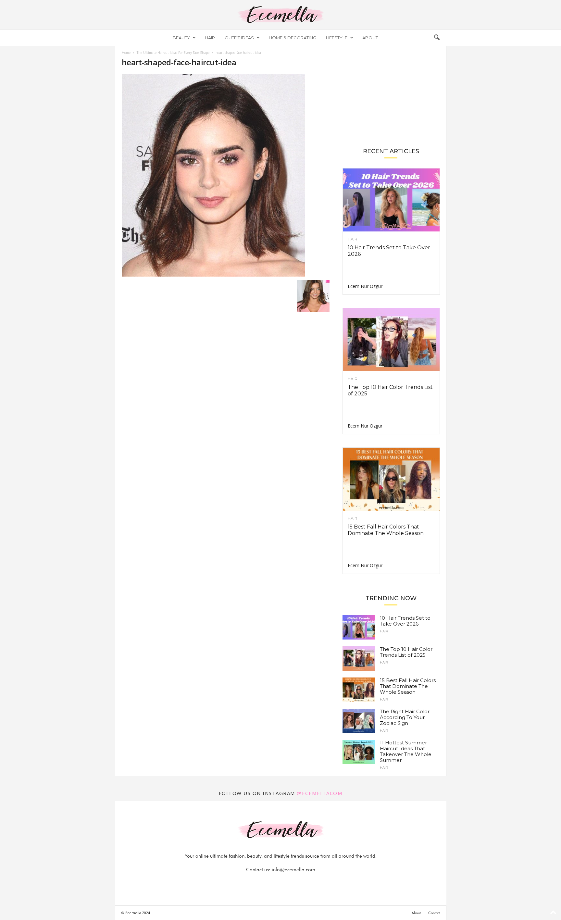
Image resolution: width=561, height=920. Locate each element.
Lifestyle (336, 37)
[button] (437, 38)
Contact (434, 913)
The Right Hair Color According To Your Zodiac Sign (405, 717)
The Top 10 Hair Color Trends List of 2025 (406, 652)
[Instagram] (273, 882)
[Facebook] (258, 882)
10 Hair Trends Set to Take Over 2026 (405, 621)
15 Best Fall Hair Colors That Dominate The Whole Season (386, 530)
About (370, 37)
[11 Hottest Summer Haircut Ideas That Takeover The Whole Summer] (359, 752)
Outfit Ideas (239, 37)
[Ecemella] (280, 14)
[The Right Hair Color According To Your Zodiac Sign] (359, 721)
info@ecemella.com (293, 870)
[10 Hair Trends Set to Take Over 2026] (391, 199)
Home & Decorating (292, 37)
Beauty (181, 37)
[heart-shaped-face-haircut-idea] (226, 175)
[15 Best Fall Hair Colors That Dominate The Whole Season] (391, 479)
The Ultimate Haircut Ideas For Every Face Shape (173, 52)
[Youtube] (303, 882)
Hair (210, 37)
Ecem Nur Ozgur (365, 286)
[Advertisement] (391, 92)
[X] (288, 882)
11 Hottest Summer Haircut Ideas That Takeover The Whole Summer (405, 751)
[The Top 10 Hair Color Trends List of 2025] (391, 339)
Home (126, 52)
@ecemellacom (319, 793)
